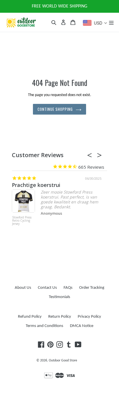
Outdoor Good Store (63, 360)
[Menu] (111, 22)
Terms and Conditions (44, 326)
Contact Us (47, 288)
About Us (23, 288)
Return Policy (59, 317)
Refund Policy (30, 317)
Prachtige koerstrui (36, 184)
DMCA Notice (81, 326)
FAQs (68, 288)
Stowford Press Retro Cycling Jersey (21, 221)
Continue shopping (55, 109)
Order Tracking (91, 288)
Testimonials (59, 297)
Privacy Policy (89, 317)
